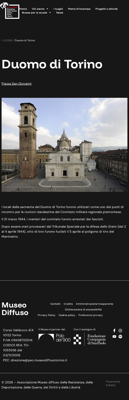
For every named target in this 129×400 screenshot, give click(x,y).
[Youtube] (114, 336)
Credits (68, 303)
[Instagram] (120, 331)
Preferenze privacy (91, 315)
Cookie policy (67, 315)
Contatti (55, 303)
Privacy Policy (47, 315)
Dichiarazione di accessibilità (83, 309)
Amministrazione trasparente (94, 303)
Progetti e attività (106, 8)
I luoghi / (8, 40)
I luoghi (58, 8)
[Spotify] (120, 336)
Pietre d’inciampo (79, 8)
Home (23, 8)
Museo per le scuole (34, 12)
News (59, 12)
